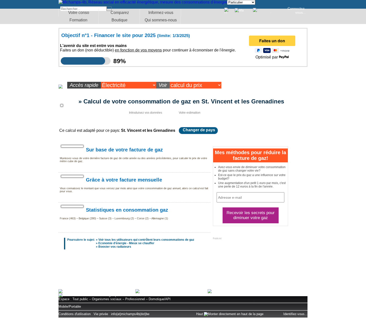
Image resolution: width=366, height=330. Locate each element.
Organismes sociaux (107, 299)
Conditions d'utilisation (75, 314)
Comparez (120, 12)
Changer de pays (199, 130)
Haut (200, 314)
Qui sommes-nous (161, 20)
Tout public (80, 299)
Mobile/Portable (70, 306)
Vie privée (101, 314)
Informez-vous (160, 12)
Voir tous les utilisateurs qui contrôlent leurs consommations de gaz (146, 239)
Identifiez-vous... (295, 314)
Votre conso (78, 12)
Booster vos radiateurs (114, 246)
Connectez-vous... (297, 10)
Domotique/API (160, 299)
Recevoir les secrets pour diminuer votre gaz (251, 215)
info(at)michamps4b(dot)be (130, 314)
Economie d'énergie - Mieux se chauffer (126, 243)
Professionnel (135, 299)
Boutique (119, 20)
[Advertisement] (183, 272)
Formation (78, 20)
